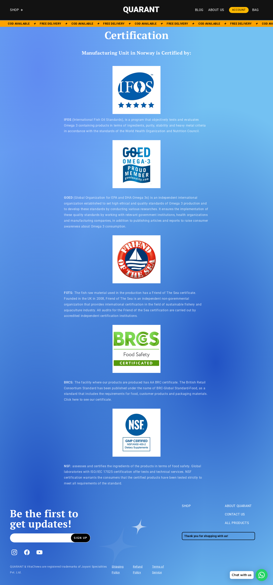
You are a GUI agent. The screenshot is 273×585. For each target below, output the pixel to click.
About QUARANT (238, 506)
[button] (18, 10)
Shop (186, 506)
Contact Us (235, 514)
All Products (237, 523)
